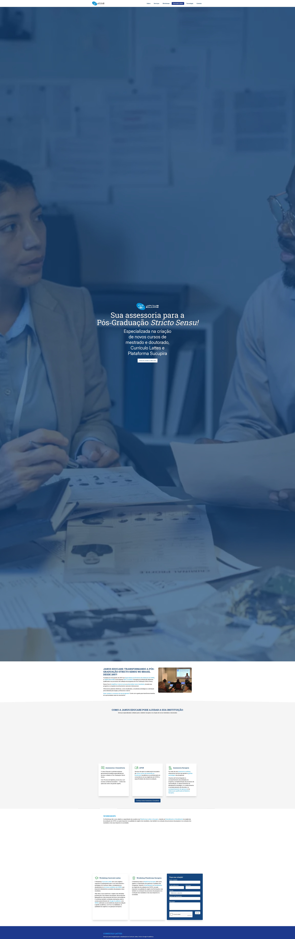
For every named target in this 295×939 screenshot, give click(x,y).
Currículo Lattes (178, 3)
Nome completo (173, 882)
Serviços (156, 3)
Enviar (197, 915)
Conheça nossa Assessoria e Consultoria (147, 802)
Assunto (171, 892)
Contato (199, 3)
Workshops (166, 3)
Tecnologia (189, 3)
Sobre (148, 3)
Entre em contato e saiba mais (147, 362)
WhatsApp (188, 887)
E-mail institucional (173, 887)
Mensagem (172, 903)
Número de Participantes (175, 898)
